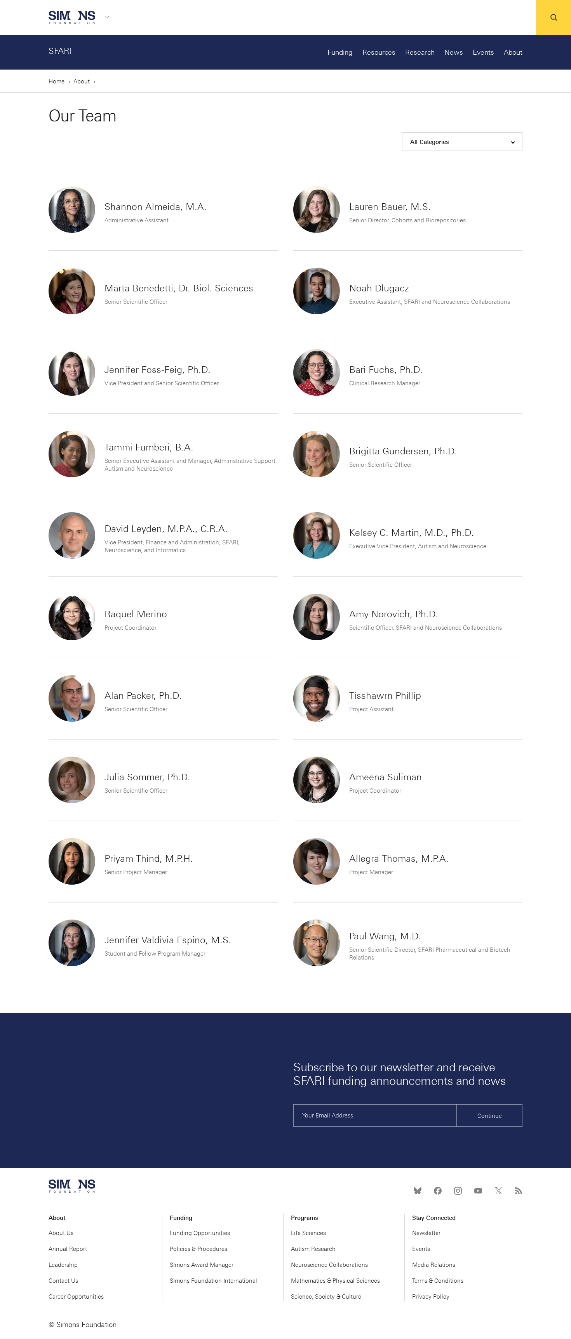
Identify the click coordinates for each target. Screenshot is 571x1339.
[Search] (553, 17)
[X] (498, 1191)
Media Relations (433, 1264)
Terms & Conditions (437, 1280)
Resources (378, 52)
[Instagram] (458, 1191)
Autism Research (313, 1248)
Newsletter (426, 1233)
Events (483, 52)
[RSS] (518, 1191)
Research (420, 52)
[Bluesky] (417, 1191)
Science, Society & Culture (326, 1296)
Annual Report (68, 1248)
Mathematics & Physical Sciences (335, 1280)
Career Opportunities (76, 1296)
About (513, 52)
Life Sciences (308, 1233)
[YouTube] (478, 1191)
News (453, 52)
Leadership (63, 1264)
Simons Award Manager (201, 1264)
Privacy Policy (430, 1296)
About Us (61, 1233)
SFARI (60, 51)
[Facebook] (438, 1191)
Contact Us (63, 1280)
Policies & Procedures (198, 1248)
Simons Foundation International (213, 1280)
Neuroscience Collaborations (329, 1264)
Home (56, 81)
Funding (340, 52)
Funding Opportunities (200, 1233)
